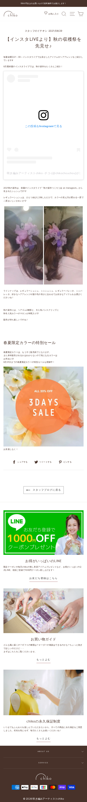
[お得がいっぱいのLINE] (43, 532)
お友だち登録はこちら (43, 578)
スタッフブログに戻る (46, 489)
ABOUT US (43, 751)
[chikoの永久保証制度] (43, 692)
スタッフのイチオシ (36, 30)
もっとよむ (43, 659)
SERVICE (43, 763)
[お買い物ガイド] (43, 610)
